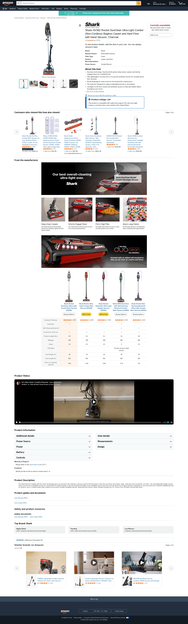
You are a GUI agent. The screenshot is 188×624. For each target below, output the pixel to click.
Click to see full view (48, 77)
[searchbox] (79, 3)
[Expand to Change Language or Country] (91, 611)
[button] (5, 9)
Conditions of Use (66, 617)
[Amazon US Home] (65, 612)
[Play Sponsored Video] (94, 562)
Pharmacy (73, 8)
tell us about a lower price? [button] (38, 471)
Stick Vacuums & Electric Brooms (57, 18)
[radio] (23, 83)
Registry (59, 8)
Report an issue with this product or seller (102, 95)
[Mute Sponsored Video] (63, 572)
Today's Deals (22, 8)
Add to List (154, 35)
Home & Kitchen (19, 18)
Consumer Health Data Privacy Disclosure (96, 617)
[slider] (90, 422)
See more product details (95, 91)
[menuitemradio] (168, 422)
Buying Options (69, 314)
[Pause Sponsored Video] (63, 568)
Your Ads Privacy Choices (117, 617)
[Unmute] (171, 422)
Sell (53, 8)
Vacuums (43, 18)
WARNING (20, 540)
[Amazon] (8, 3)
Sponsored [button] (17, 548)
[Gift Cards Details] (49, 8)
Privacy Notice (78, 617)
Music (66, 8)
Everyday (83, 8)
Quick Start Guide (35, 464)
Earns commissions (55, 382)
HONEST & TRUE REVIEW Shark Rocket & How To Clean (41, 384)
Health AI (12, 8)
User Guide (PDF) (20, 503)
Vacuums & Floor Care (32, 18)
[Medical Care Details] (39, 8)
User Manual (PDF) (21, 498)
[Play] (16, 422)
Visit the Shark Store (92, 27)
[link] (31, 140)
